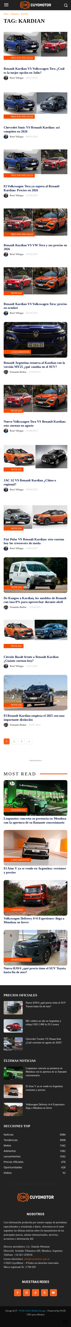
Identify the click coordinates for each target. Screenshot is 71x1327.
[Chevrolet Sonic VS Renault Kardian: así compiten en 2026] (35, 104)
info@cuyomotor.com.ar (37, 1259)
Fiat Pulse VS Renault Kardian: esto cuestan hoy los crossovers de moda (34, 541)
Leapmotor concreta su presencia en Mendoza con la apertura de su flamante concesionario (35, 820)
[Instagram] (26, 1292)
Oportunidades (20, 959)
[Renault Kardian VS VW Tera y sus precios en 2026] (35, 222)
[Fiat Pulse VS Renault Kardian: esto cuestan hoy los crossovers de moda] (35, 516)
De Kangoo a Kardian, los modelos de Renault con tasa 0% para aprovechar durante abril (35, 600)
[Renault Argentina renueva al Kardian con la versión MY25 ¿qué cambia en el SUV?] (35, 340)
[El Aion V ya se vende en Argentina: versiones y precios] (35, 848)
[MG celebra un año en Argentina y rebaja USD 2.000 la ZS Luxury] (13, 1026)
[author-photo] (6, 78)
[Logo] (35, 5)
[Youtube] (53, 1292)
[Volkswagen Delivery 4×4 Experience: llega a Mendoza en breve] (35, 898)
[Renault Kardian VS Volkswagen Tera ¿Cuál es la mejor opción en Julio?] (35, 46)
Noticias (16, 293)
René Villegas (16, 77)
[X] (44, 1292)
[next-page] (29, 741)
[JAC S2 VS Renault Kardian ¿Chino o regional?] (35, 457)
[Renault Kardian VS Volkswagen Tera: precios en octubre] (35, 281)
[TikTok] (35, 1292)
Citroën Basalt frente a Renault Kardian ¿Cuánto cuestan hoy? (31, 659)
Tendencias (18, 810)
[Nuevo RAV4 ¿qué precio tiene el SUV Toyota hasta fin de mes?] (35, 948)
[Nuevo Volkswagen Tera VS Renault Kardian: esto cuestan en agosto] (35, 398)
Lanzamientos (20, 352)
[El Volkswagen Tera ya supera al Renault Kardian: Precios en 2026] (35, 163)
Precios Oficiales (22, 57)
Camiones (17, 910)
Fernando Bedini (18, 372)
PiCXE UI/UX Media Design (32, 1310)
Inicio (6, 14)
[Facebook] (17, 1292)
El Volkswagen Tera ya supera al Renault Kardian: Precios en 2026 (31, 188)
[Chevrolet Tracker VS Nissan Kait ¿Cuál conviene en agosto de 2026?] (13, 1044)
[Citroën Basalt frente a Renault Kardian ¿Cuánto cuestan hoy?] (35, 634)
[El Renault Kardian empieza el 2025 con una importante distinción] (35, 693)
